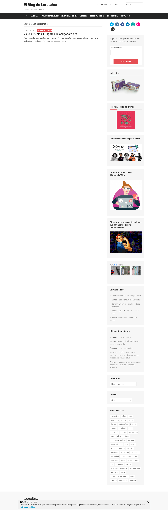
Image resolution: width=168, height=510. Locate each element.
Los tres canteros (127, 348)
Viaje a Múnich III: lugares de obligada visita (50, 33)
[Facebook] (122, 24)
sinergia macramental (119, 468)
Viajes (49, 30)
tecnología (115, 472)
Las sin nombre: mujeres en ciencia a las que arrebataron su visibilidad (124, 355)
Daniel (114, 337)
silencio (128, 464)
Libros (132, 444)
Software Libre (134, 468)
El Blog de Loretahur (41, 4)
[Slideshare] (133, 24)
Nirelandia (115, 452)
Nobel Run (125, 452)
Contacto (125, 16)
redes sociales (133, 460)
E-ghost (133, 424)
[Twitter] (112, 24)
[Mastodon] (113, 29)
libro (126, 444)
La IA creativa (125, 337)
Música (122, 448)
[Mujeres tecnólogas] (126, 252)
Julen (114, 341)
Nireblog (130, 448)
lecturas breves (116, 444)
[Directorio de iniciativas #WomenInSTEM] (126, 209)
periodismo (135, 452)
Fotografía (112, 16)
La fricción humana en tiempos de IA (126, 295)
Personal (41, 30)
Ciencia (113, 424)
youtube (133, 480)
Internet (131, 440)
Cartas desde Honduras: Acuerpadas (126, 300)
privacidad (115, 456)
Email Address (116, 47)
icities (113, 436)
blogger (124, 420)
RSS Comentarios (116, 4)
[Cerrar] (148, 502)
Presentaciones (97, 16)
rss (112, 464)
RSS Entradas (103, 4)
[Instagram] (117, 24)
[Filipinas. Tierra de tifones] (126, 128)
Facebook (122, 428)
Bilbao (124, 416)
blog (130, 416)
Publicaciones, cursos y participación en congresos (63, 16)
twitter (123, 472)
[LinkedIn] (128, 24)
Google (123, 432)
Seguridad (119, 464)
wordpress (123, 480)
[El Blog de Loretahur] (26, 16)
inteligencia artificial (118, 440)
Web (132, 476)
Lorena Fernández (119, 352)
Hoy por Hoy (133, 432)
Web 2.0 (114, 480)
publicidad (115, 460)
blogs (131, 420)
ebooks (113, 428)
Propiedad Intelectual (129, 456)
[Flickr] (138, 24)
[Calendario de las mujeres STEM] (126, 160)
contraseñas (123, 424)
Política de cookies (27, 507)
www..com (116, 265)
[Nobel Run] (126, 94)
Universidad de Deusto (119, 476)
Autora (34, 16)
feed (130, 428)
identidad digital (123, 436)
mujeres (114, 448)
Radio (123, 460)
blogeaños (115, 420)
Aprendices (115, 416)
